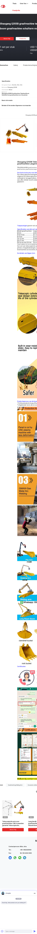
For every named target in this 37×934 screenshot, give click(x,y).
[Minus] (35, 893)
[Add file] (2, 931)
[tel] (29, 857)
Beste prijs (7, 38)
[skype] (24, 857)
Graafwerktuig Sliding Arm (15, 785)
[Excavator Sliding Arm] (17, 135)
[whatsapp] (15, 857)
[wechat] (19, 857)
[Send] (34, 931)
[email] (10, 857)
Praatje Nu (22, 38)
